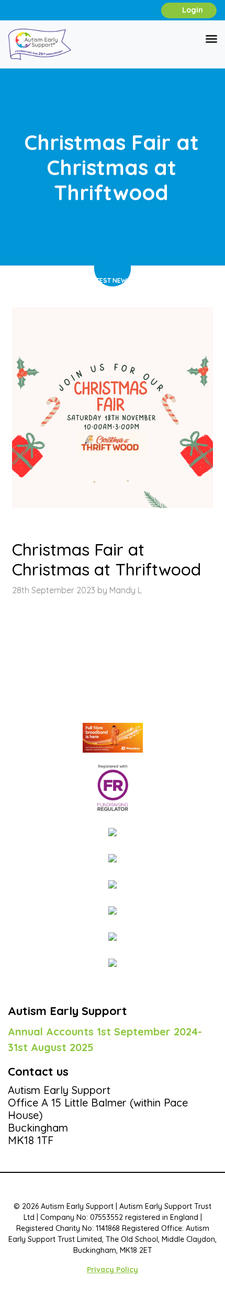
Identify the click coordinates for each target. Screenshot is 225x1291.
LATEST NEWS (110, 280)
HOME (73, 280)
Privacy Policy (112, 1269)
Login (191, 10)
